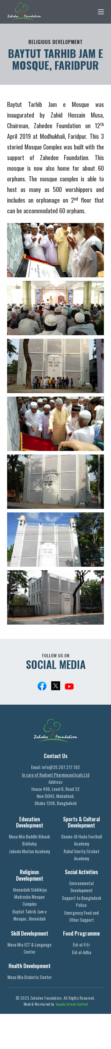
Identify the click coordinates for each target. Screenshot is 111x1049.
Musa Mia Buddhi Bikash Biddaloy (29, 840)
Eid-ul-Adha (81, 952)
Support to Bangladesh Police (81, 901)
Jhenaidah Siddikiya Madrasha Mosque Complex (29, 896)
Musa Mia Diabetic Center (29, 977)
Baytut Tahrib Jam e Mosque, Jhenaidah (29, 915)
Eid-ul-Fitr (81, 944)
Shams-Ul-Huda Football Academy (81, 840)
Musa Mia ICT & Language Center (29, 948)
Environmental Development (81, 886)
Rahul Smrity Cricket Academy (81, 854)
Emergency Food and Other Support (81, 916)
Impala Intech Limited (72, 1003)
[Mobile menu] (101, 11)
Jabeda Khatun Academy (29, 851)
